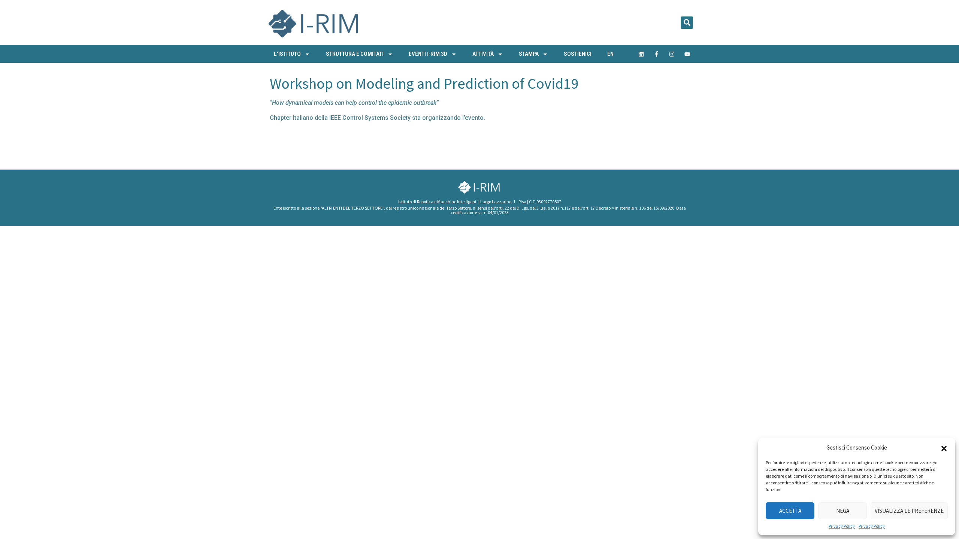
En (610, 54)
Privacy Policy (842, 526)
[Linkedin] (641, 54)
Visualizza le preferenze (909, 510)
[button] (944, 447)
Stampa (529, 54)
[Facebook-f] (656, 54)
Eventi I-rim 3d (428, 54)
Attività (483, 54)
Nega (842, 510)
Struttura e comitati (355, 54)
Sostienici (578, 54)
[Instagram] (672, 54)
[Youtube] (687, 54)
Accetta (790, 510)
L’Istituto (287, 54)
